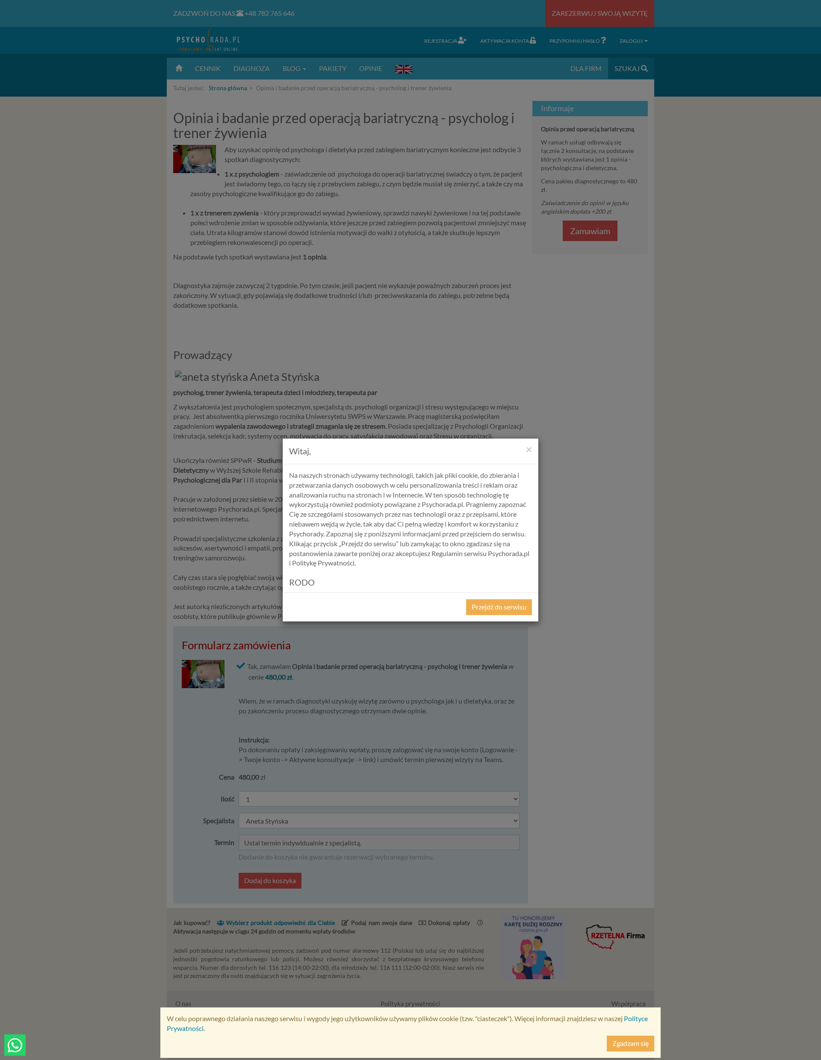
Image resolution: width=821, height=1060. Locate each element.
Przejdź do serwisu (499, 607)
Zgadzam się (630, 1043)
